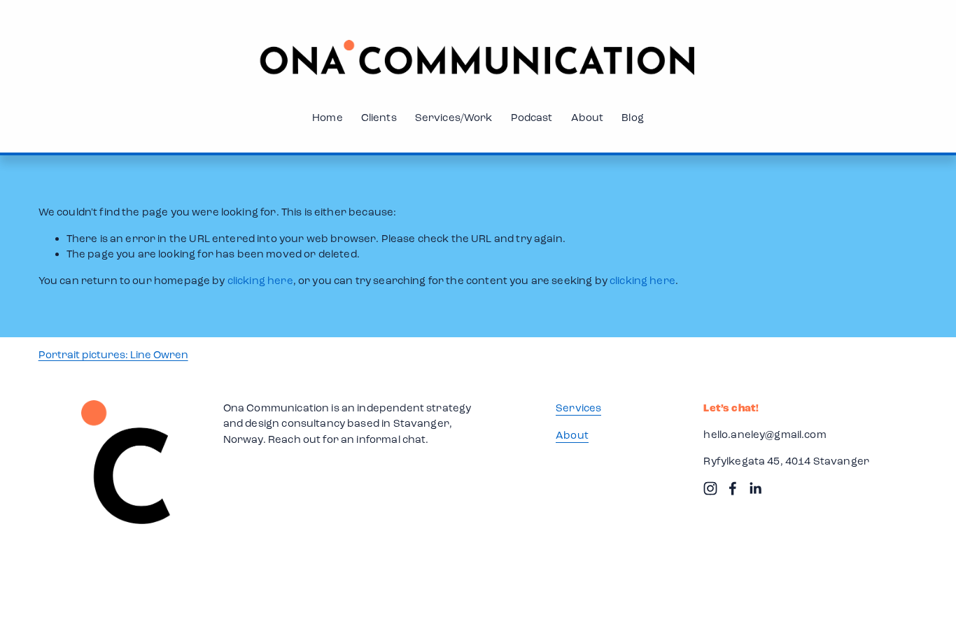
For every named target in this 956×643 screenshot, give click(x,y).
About (587, 117)
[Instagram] (710, 488)
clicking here (260, 280)
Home (327, 117)
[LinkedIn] (755, 488)
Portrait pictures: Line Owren (113, 354)
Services (578, 408)
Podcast (532, 117)
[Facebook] (733, 488)
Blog (632, 117)
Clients (379, 117)
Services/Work (454, 117)
